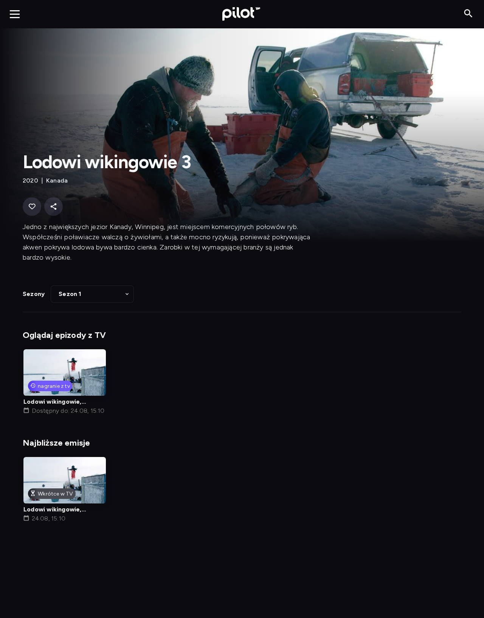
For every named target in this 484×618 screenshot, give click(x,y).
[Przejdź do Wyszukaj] (468, 13)
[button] (92, 294)
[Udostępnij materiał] (53, 206)
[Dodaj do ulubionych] (32, 206)
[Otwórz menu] (14, 14)
